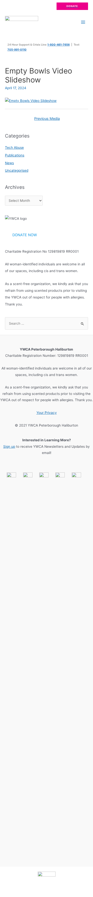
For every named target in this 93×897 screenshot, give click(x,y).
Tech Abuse (14, 148)
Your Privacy (46, 413)
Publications (14, 155)
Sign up (9, 446)
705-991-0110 (17, 49)
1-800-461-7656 (58, 44)
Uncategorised (16, 170)
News (9, 163)
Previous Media (47, 118)
